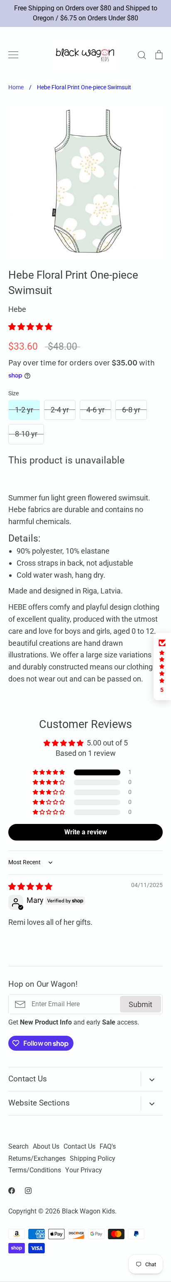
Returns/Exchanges (37, 1158)
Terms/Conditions (34, 1170)
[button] (30, 326)
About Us (46, 1146)
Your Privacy (83, 1170)
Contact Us (79, 1146)
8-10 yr (26, 433)
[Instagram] (28, 1190)
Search (18, 1146)
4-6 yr (95, 409)
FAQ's (108, 1146)
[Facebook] (11, 1190)
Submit (140, 1004)
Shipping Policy (92, 1158)
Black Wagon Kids (88, 1211)
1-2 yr (24, 409)
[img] (30, 886)
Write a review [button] (85, 832)
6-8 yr (131, 409)
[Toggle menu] (13, 55)
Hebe (17, 309)
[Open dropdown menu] (152, 1079)
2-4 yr (60, 409)
